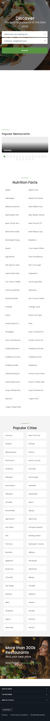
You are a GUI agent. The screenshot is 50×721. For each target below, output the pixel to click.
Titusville (9, 577)
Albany (31, 510)
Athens (32, 602)
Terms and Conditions (19, 715)
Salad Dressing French (14, 373)
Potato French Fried (37, 340)
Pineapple (9, 332)
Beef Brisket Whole (36, 215)
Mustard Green (11, 298)
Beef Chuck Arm (12, 223)
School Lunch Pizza (37, 373)
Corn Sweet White (36, 248)
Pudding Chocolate (37, 348)
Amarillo (8, 502)
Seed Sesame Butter (14, 382)
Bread (7, 248)
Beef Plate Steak (12, 231)
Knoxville (32, 469)
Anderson (9, 611)
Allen (7, 602)
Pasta (7, 315)
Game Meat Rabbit (13, 273)
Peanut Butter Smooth (14, 323)
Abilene (32, 552)
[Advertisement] (25, 96)
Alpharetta (9, 519)
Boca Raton (10, 485)
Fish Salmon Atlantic (14, 265)
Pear (30, 323)
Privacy (5, 715)
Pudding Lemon (35, 357)
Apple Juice (33, 190)
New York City (34, 435)
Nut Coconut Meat (36, 298)
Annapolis (33, 560)
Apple (7, 190)
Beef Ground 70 (35, 223)
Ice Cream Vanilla (12, 282)
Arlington (9, 477)
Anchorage (33, 477)
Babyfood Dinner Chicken (14, 206)
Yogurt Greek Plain (13, 407)
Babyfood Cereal (36, 198)
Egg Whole (9, 256)
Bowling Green (35, 535)
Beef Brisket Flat (12, 215)
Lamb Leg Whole (12, 290)
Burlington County (36, 544)
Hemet (31, 627)
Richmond (9, 460)
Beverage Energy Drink (14, 240)
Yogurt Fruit (33, 398)
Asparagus (9, 198)
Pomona (9, 544)
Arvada (32, 611)
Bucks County (34, 460)
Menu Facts (25, 4)
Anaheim (9, 469)
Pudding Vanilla (11, 365)
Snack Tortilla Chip (36, 382)
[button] (4, 156)
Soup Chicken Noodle (37, 390)
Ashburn (32, 594)
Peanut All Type (35, 315)
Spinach (8, 398)
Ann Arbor (9, 527)
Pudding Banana (12, 348)
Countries (6, 710)
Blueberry (33, 240)
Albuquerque (10, 452)
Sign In (47, 3)
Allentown (33, 519)
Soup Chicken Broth (13, 390)
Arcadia (32, 585)
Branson (8, 594)
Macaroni (33, 290)
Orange (8, 307)
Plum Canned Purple (37, 332)
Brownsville (10, 510)
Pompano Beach (36, 527)
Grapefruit (33, 273)
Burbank (8, 552)
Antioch (32, 619)
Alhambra (33, 569)
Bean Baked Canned (37, 206)
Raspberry (33, 365)
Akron (31, 502)
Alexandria (33, 494)
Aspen (8, 619)
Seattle (8, 444)
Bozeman (9, 569)
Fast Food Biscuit (36, 256)
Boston (31, 452)
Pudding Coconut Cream (14, 357)
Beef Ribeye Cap (36, 231)
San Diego (9, 585)
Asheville (32, 485)
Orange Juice (34, 307)
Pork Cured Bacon (13, 340)
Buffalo (32, 444)
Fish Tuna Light (35, 265)
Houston (8, 435)
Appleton (9, 560)
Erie (6, 535)
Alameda (9, 627)
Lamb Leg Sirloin (35, 282)
